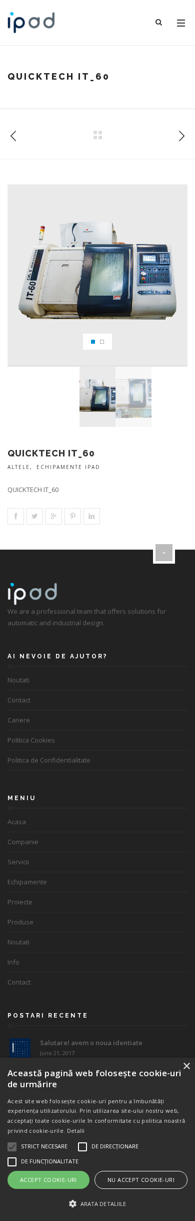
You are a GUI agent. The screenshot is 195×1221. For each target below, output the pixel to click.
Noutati (19, 679)
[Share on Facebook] (16, 516)
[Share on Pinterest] (72, 516)
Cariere (19, 719)
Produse (21, 921)
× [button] (186, 1066)
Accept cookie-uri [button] (48, 1179)
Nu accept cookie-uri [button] (141, 1179)
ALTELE (19, 466)
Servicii (18, 861)
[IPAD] (31, 23)
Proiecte (20, 901)
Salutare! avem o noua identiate (91, 1042)
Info (14, 961)
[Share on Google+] (54, 516)
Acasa (17, 821)
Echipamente (27, 881)
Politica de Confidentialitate (49, 760)
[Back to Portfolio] (97, 135)
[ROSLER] (14, 134)
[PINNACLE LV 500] (182, 134)
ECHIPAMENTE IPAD (68, 466)
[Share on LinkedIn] (92, 516)
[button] (98, 1203)
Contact (19, 699)
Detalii (76, 1130)
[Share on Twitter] (34, 516)
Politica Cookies (31, 740)
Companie (23, 841)
